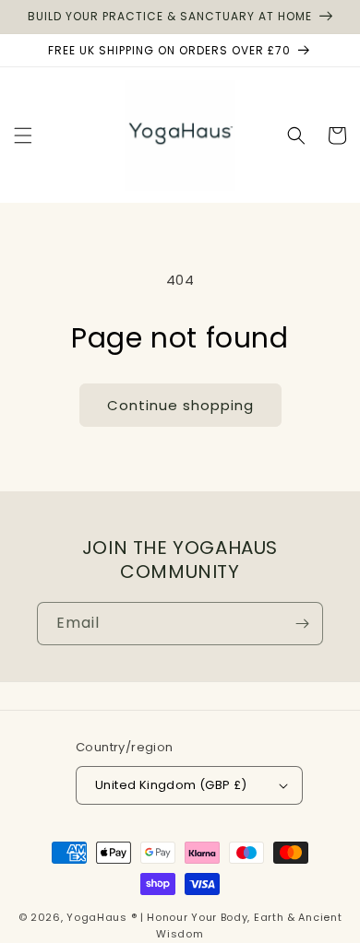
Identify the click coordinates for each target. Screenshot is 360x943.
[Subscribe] (302, 623)
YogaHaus (96, 917)
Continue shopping (180, 405)
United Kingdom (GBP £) (171, 785)
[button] (23, 135)
